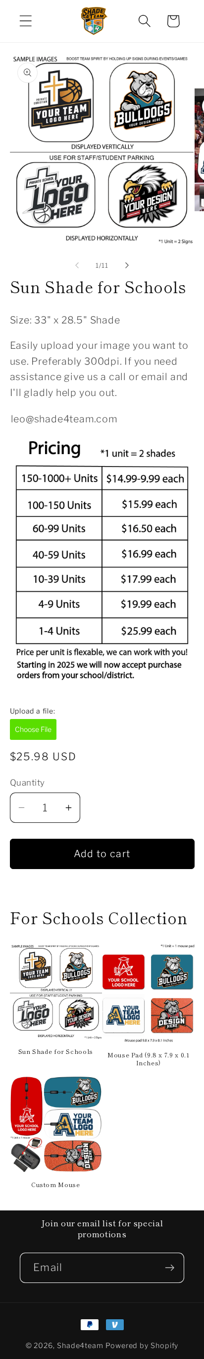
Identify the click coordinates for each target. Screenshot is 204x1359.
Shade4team (80, 1345)
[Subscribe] (169, 1268)
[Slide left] (77, 265)
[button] (25, 21)
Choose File (33, 729)
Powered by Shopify (141, 1345)
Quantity (27, 783)
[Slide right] (127, 265)
